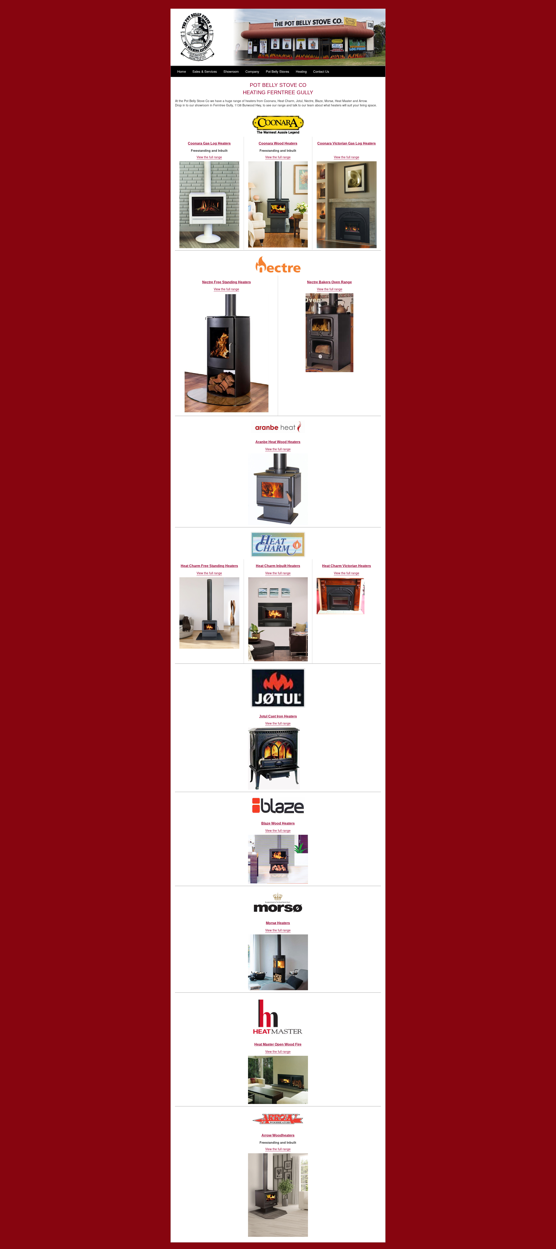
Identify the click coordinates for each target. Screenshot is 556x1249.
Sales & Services (204, 71)
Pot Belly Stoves (277, 71)
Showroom (231, 71)
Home (181, 71)
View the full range (209, 157)
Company (252, 71)
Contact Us (321, 71)
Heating (301, 71)
